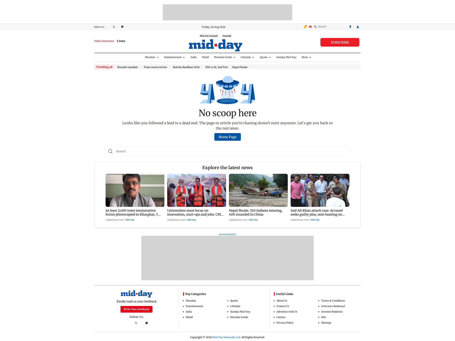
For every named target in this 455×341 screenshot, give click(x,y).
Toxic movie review (155, 67)
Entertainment (172, 57)
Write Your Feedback (136, 309)
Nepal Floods (239, 67)
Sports (263, 57)
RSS (323, 317)
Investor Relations (332, 311)
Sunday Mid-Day (286, 57)
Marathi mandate (127, 67)
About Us (282, 300)
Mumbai (150, 57)
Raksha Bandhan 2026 (186, 67)
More (305, 57)
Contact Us (283, 306)
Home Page (228, 137)
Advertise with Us (287, 311)
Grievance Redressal (333, 306)
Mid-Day (129, 219)
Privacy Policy (285, 322)
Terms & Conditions (333, 300)
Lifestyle (246, 57)
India (194, 57)
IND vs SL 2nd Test (216, 67)
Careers (281, 317)
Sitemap (326, 322)
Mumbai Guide (223, 57)
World (205, 57)
